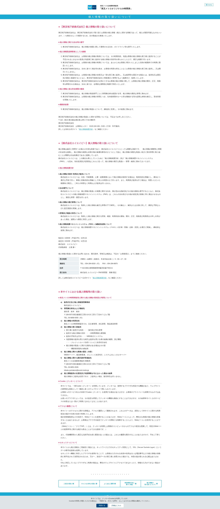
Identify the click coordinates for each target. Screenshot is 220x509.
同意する (102, 505)
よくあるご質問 (109, 484)
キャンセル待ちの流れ (88, 484)
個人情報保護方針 (86, 129)
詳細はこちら (116, 505)
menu (209, 5)
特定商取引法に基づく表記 (129, 483)
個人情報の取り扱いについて (150, 483)
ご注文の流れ (68, 484)
